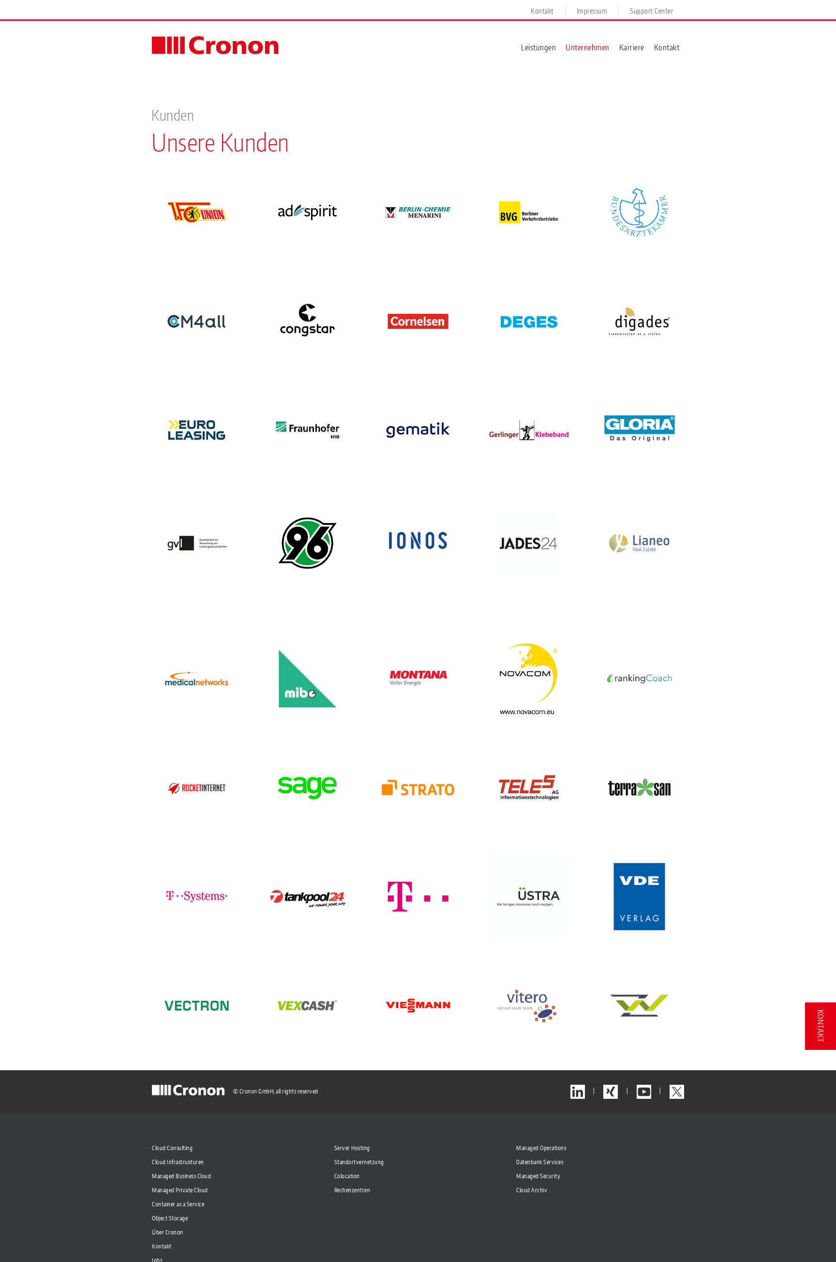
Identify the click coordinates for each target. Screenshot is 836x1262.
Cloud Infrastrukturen (178, 1162)
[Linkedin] (577, 1092)
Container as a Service (178, 1204)
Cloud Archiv (531, 1190)
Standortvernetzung (359, 1162)
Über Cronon (167, 1232)
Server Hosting (352, 1148)
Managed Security (538, 1176)
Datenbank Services (539, 1162)
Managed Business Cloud (181, 1176)
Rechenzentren (352, 1190)
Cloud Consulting (172, 1148)
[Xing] (610, 1092)
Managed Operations (541, 1148)
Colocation (347, 1176)
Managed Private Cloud (180, 1190)
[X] (677, 1092)
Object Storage (170, 1218)
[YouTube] (644, 1092)
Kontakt (162, 1246)
